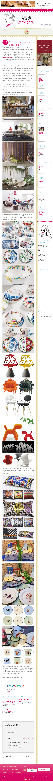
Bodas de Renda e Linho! (41, 167)
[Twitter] (42, 25)
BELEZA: (42, 146)
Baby (8, 768)
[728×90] (26, 7)
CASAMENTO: (44, 163)
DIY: (39, 124)
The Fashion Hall (41, 261)
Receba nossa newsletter (15, 770)
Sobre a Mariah (16, 768)
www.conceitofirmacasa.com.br (10, 675)
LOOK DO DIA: (44, 108)
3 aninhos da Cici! (41, 182)
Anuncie (14, 766)
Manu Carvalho (41, 260)
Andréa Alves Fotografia (42, 246)
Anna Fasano (40, 248)
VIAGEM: (41, 93)
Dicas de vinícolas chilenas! (41, 98)
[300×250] (44, 52)
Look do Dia (4, 768)
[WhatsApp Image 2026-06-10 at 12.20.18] (44, 65)
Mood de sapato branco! (40, 197)
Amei (8, 691)
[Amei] (8, 689)
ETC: (40, 207)
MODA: (41, 192)
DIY (3, 770)
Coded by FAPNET (27, 779)
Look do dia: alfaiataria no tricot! (41, 113)
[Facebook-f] (45, 25)
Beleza (4, 772)
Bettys (39, 250)
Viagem (4, 766)
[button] (7, 686)
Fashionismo (40, 254)
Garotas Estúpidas (41, 255)
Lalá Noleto (40, 258)
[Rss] (50, 25)
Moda (8, 769)
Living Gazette (40, 259)
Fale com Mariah (16, 772)
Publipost (11, 40)
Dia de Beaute (40, 253)
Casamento (9, 766)
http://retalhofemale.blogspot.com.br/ (17, 747)
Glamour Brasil (40, 256)
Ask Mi (39, 249)
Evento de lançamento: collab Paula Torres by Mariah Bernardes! (8, 701)
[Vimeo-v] (47, 25)
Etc (8, 771)
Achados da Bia (41, 245)
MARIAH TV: (43, 72)
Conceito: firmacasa (8, 57)
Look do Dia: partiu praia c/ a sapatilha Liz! (9, 710)
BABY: (40, 178)
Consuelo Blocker (41, 251)
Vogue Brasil (40, 263)
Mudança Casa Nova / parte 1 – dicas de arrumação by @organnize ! (41, 80)
